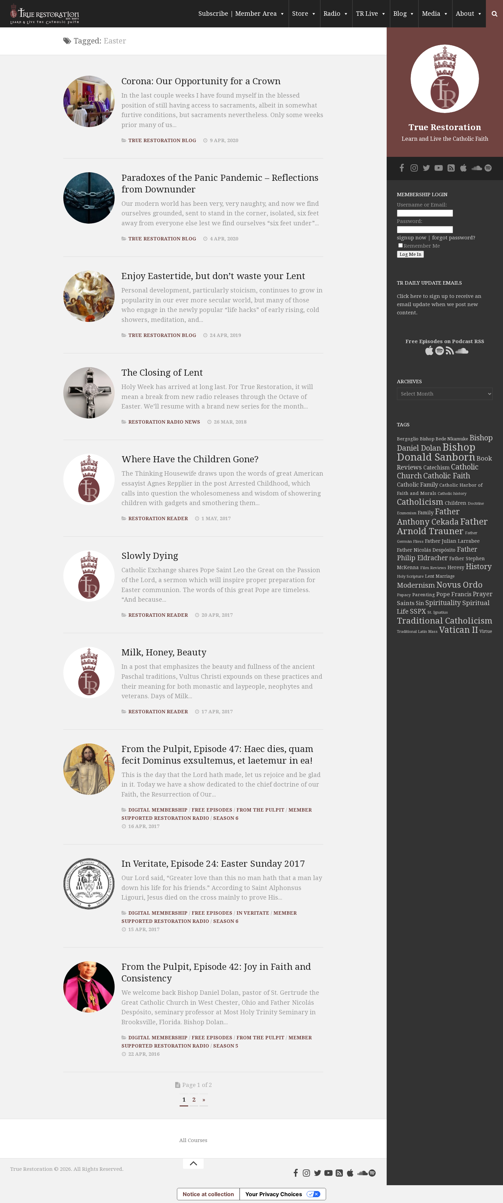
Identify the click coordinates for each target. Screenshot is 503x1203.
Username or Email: (422, 205)
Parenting (423, 594)
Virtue (485, 631)
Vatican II (458, 630)
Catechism (436, 468)
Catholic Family (417, 484)
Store (300, 13)
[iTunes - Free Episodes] (350, 1173)
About (465, 13)
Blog (400, 13)
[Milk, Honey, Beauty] (89, 672)
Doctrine (476, 503)
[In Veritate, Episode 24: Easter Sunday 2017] (89, 884)
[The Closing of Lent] (89, 392)
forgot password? (453, 238)
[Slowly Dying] (89, 576)
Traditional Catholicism (444, 621)
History (479, 566)
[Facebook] (296, 1173)
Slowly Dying (149, 556)
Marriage (445, 576)
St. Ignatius (437, 612)
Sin (420, 603)
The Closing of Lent (162, 372)
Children (455, 503)
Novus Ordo (459, 585)
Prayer (483, 594)
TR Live (367, 13)
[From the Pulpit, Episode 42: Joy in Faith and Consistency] (89, 987)
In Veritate (252, 913)
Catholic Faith (446, 476)
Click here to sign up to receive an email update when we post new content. (439, 304)
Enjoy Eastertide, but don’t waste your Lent (213, 276)
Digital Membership (158, 810)
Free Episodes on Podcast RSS (444, 341)
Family (426, 512)
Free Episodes (212, 810)
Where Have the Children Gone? (190, 459)
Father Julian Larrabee (452, 541)
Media (431, 13)
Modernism (416, 585)
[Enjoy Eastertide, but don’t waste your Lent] (89, 296)
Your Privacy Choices (273, 1194)
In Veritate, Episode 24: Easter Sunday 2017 (213, 864)
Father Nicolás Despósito (426, 550)
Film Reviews (433, 567)
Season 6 (225, 818)
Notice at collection (208, 1194)
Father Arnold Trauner (442, 526)
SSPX (418, 611)
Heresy (456, 567)
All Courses (193, 1140)
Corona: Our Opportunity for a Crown (201, 81)
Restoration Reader (158, 518)
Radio (332, 13)
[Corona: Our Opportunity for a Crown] (89, 101)
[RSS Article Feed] (339, 1173)
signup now (411, 238)
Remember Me (422, 246)
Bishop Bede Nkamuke (444, 438)
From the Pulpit (260, 810)
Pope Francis (454, 594)
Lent (429, 576)
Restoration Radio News (164, 422)
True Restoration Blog (162, 140)
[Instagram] (306, 1173)
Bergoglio (407, 438)
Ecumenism (406, 513)
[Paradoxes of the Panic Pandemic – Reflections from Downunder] (89, 198)
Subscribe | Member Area (237, 13)
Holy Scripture (410, 576)
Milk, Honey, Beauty (163, 652)
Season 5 (225, 1046)
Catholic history (452, 493)
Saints (405, 603)
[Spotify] (372, 1173)
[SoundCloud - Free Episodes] (361, 1173)
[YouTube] (328, 1173)
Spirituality (443, 603)
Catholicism (420, 502)
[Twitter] (317, 1173)
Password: (409, 221)
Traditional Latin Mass (417, 631)
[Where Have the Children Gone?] (89, 479)
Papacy (404, 594)
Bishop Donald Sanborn (436, 452)
